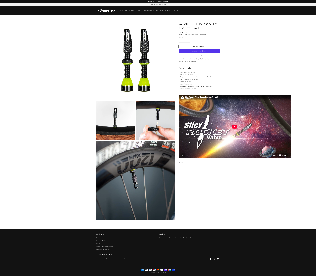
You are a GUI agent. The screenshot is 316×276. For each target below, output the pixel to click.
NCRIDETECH (155, 272)
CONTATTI (98, 243)
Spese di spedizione (191, 34)
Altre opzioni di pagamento (199, 55)
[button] (211, 10)
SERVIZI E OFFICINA (101, 240)
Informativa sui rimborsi (102, 249)
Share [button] (182, 162)
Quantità (181, 37)
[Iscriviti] (124, 259)
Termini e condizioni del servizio (104, 246)
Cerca (97, 238)
